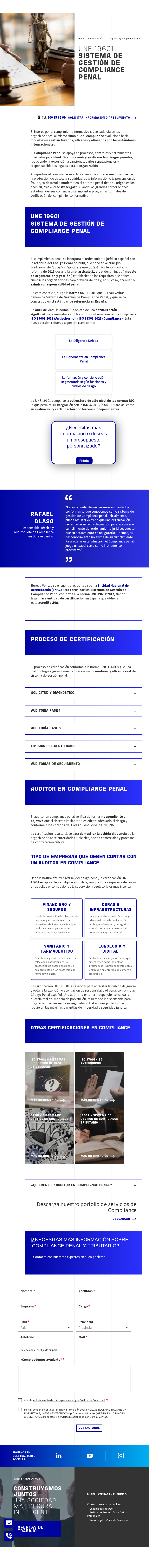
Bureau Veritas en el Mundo (107, 1494)
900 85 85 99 (57, 117)
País (24, 1322)
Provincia (86, 1322)
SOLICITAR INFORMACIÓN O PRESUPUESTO (99, 118)
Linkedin (59, 1455)
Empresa (27, 1306)
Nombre (27, 1291)
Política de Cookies (110, 1504)
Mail (82, 1337)
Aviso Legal (96, 1520)
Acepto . (65, 1400)
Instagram (121, 1455)
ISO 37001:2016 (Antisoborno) (53, 318)
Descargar (121, 1219)
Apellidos (86, 1291)
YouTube (90, 1455)
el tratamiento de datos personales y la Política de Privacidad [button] (69, 1400)
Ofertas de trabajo (30, 1529)
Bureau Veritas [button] (98, 1417)
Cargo (83, 1306)
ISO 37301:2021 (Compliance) (101, 318)
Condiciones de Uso (101, 1508)
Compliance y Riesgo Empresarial (123, 38)
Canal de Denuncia (117, 1520)
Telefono (27, 1337)
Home (81, 38)
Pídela (84, 461)
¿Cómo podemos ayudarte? (41, 1359)
